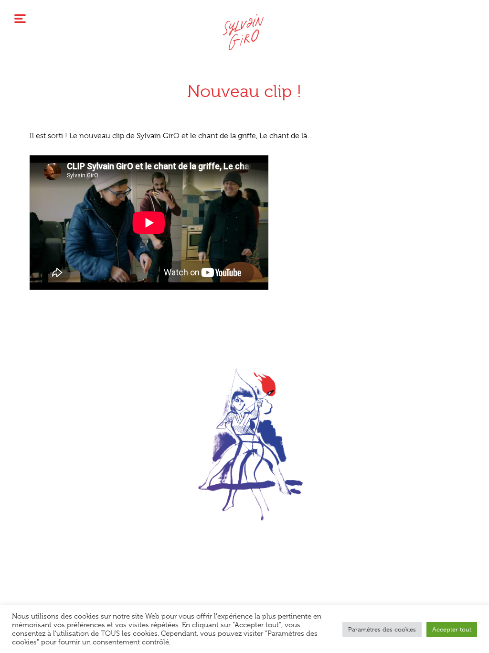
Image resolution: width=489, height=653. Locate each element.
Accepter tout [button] (451, 629)
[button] (244, 535)
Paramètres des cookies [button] (382, 629)
